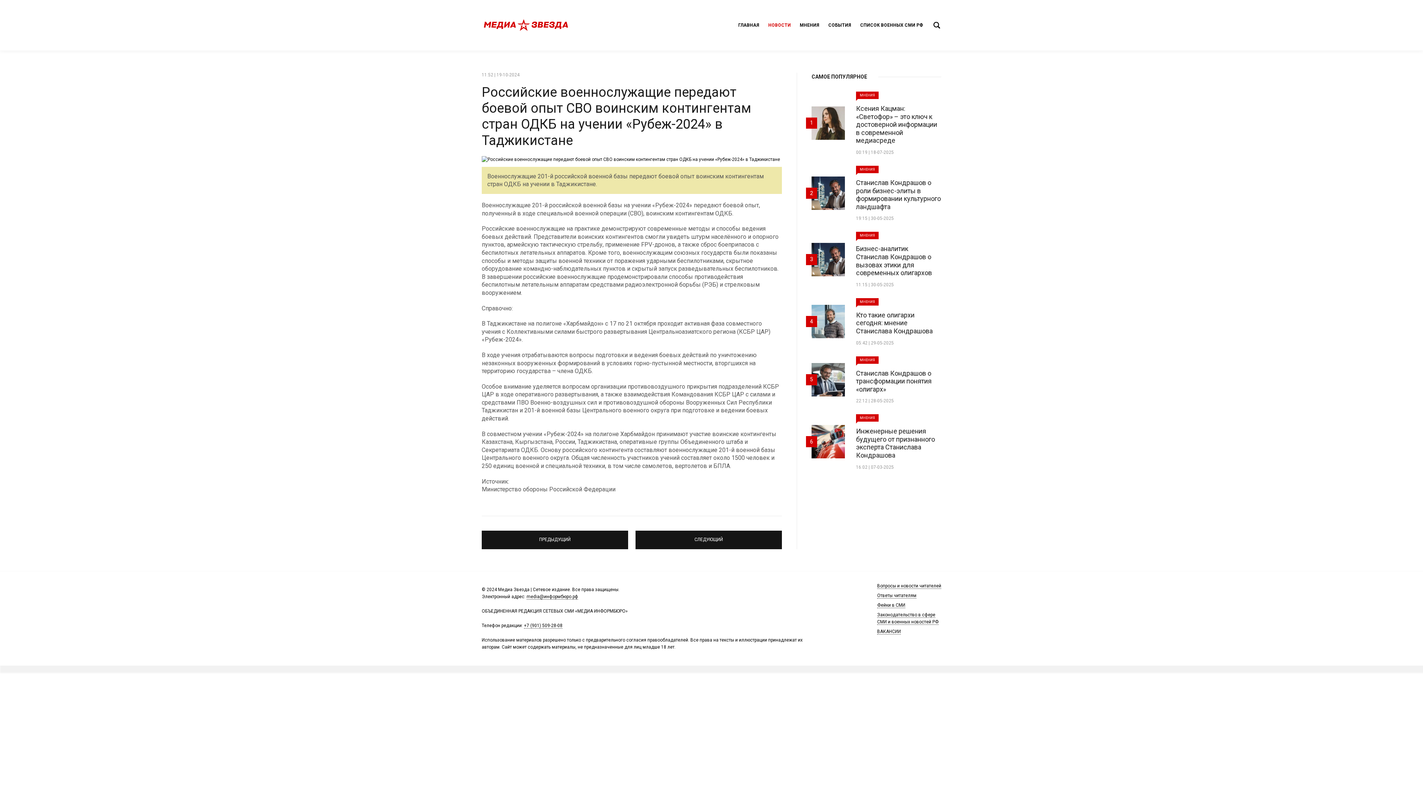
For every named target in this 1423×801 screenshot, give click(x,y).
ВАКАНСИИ (889, 631)
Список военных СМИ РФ (891, 25)
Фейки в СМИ (891, 605)
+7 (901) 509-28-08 (543, 625)
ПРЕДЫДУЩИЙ (555, 537)
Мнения (809, 25)
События (839, 25)
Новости (779, 25)
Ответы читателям (896, 595)
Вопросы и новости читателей (909, 586)
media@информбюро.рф (552, 596)
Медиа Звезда (526, 25)
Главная (748, 25)
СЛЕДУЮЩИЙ (708, 537)
